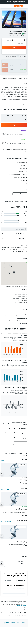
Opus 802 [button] (24, 477)
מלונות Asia (13, 622)
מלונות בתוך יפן (6, 622)
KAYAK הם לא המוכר (21, 610)
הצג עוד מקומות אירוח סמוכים (6, 459)
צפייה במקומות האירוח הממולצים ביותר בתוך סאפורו (6, 521)
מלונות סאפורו (14, 623)
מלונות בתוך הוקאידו (22, 623)
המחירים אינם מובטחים (21, 605)
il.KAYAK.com (23, 622)
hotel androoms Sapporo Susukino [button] (19, 508)
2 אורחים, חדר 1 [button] (21, 44)
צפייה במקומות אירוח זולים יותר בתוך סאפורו (7, 488)
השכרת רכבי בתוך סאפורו (18, 588)
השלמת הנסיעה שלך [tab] (20, 580)
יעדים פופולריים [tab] (9, 580)
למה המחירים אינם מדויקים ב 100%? (17, 615)
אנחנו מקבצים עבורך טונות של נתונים (17, 612)
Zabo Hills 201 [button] (23, 540)
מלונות (18, 622)
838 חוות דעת (12, 33)
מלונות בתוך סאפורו (20, 590)
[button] (1, 2)
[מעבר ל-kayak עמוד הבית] (18, 6)
